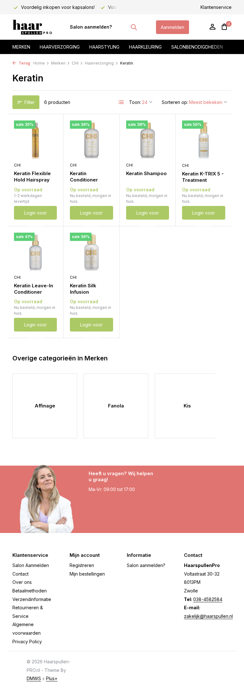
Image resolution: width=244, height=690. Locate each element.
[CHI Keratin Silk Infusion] (91, 252)
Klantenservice (216, 7)
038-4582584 (207, 599)
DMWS (34, 678)
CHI (75, 63)
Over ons (22, 582)
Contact (20, 574)
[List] (121, 102)
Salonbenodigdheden (197, 47)
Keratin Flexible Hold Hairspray (32, 176)
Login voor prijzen (35, 215)
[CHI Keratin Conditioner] (91, 139)
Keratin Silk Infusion (83, 289)
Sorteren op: (175, 102)
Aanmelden (172, 27)
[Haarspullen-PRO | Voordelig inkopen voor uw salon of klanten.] (32, 27)
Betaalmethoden (29, 590)
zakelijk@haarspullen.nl (208, 616)
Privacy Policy (27, 641)
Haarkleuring (145, 47)
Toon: (135, 102)
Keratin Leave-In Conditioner (33, 289)
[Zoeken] (134, 27)
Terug (24, 63)
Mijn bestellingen (87, 574)
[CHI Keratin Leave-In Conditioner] (35, 252)
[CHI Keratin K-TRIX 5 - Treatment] (203, 139)
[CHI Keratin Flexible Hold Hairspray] (35, 139)
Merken (21, 47)
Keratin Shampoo (146, 173)
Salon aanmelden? (91, 27)
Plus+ (52, 678)
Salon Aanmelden (30, 565)
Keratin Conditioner (84, 176)
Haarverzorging (60, 47)
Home (39, 63)
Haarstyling (104, 47)
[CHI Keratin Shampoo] (147, 139)
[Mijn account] (212, 27)
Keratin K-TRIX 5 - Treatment (203, 177)
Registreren (82, 565)
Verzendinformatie (31, 599)
